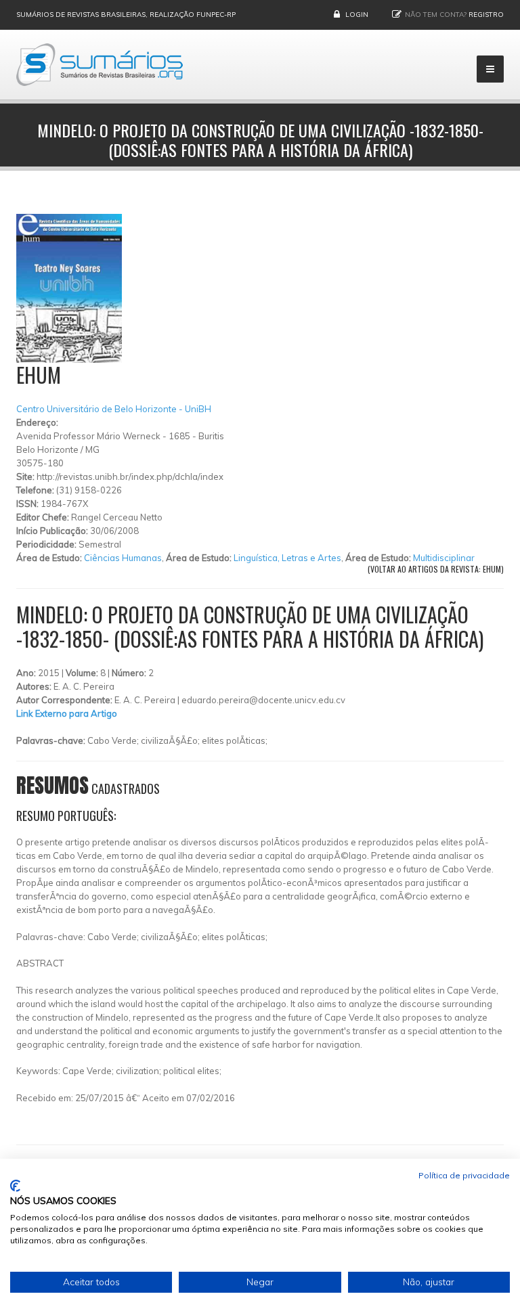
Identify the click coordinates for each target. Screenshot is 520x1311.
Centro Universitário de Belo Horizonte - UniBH (113, 408)
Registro (486, 14)
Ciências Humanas (123, 557)
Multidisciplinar (444, 557)
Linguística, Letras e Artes (287, 557)
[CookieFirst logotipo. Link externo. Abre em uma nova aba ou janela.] (15, 1186)
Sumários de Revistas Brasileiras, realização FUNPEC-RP (126, 14)
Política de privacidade (464, 1175)
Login (356, 14)
